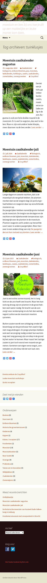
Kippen (5, 435)
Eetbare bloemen (9, 423)
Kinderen (6, 431)
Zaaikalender (27, 68)
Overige (6, 460)
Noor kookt (7, 456)
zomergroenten (19, 76)
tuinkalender (7, 73)
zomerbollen (8, 76)
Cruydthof (34, 76)
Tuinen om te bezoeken (12, 468)
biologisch (36, 153)
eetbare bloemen (18, 71)
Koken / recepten (9, 439)
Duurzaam (6, 419)
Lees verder (37, 127)
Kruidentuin (7, 443)
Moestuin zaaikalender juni (21, 254)
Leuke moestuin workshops (13, 378)
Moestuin (6, 447)
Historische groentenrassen (14, 427)
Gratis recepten (9, 382)
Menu (5, 37)
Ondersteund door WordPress (14, 577)
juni (27, 71)
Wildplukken (7, 472)
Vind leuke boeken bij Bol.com (16, 562)
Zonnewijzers (8, 480)
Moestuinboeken (9, 451)
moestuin (33, 71)
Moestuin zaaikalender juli (21, 149)
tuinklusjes (17, 73)
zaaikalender (33, 73)
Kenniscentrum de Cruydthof (14, 374)
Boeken (6, 415)
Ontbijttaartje (8, 497)
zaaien (25, 73)
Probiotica (7, 464)
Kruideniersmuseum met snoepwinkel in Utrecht (21, 516)
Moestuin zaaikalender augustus (15, 501)
